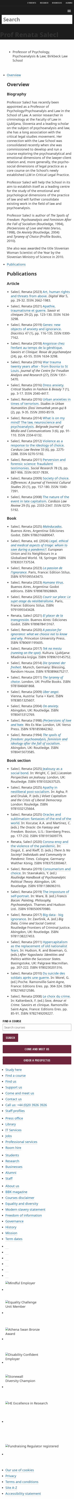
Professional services (21, 1142)
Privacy (10, 1476)
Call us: (26, 1105)
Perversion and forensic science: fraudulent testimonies (38, 464)
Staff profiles (15, 1111)
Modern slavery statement (25, 1209)
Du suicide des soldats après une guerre (38, 975)
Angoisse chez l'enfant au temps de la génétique (37, 345)
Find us (10, 1081)
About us (12, 1186)
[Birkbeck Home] (37, 10)
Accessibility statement (23, 1493)
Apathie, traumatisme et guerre (33, 308)
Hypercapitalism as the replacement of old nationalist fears (39, 946)
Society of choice (55, 478)
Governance (14, 1221)
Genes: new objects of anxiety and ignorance (36, 327)
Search (10, 1038)
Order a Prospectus (37, 1060)
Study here (13, 1069)
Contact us (13, 1099)
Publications (16, 264)
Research (44, 3)
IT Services (13, 1130)
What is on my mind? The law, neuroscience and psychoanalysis (38, 422)
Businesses (57, 3)
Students (31, 3)
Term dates (13, 1239)
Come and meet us (37, 1049)
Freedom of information (23, 1215)
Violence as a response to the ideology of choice (37, 443)
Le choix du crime (56, 996)
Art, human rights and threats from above (40, 294)
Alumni (69, 3)
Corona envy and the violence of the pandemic (39, 844)
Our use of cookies (19, 1470)
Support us (13, 1087)
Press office (14, 1118)
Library (10, 1124)
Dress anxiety (53, 385)
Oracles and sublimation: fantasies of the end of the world (41, 818)
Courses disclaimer (19, 1198)
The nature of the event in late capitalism (40, 499)
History (10, 1227)
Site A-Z (11, 1487)
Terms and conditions (21, 1482)
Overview (14, 75)
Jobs (8, 1136)
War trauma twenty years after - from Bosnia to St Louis (39, 366)
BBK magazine (16, 1192)
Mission (11, 1233)
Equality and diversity (21, 1203)
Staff (8, 1178)
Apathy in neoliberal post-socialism (34, 789)
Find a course (12, 1021)
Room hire (13, 1147)
